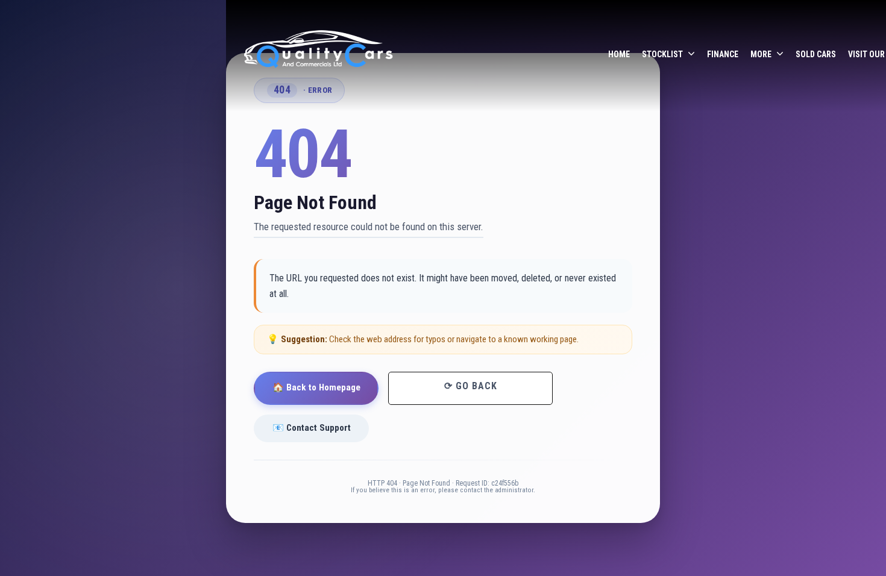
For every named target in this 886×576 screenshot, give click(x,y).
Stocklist (662, 54)
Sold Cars (816, 54)
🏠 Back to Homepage (316, 387)
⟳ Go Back (470, 386)
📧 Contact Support (311, 427)
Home (619, 54)
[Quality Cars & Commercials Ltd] (319, 55)
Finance (722, 54)
